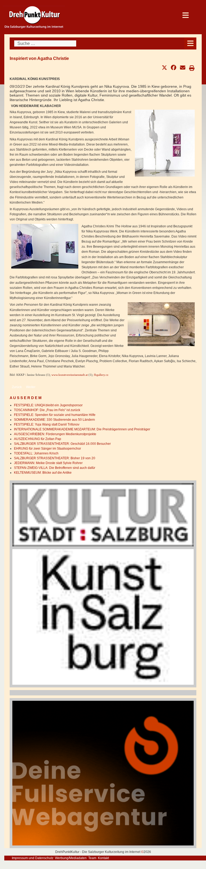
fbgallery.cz (101, 374)
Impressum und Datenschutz (32, 858)
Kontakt (103, 858)
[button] (164, 67)
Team (92, 858)
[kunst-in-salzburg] (103, 616)
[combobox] (45, 43)
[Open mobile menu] (190, 43)
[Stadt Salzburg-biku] (103, 514)
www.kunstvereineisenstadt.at (70, 374)
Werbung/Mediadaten (71, 858)
